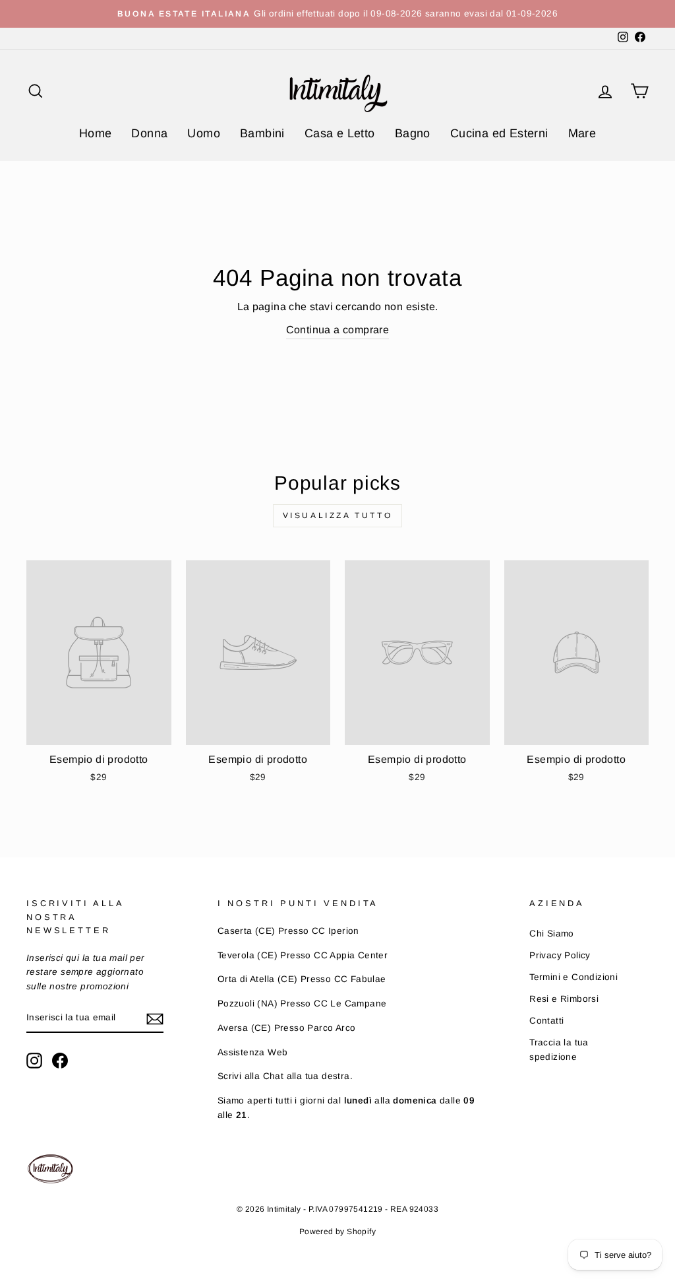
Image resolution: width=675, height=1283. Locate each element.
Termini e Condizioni (573, 977)
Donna (149, 133)
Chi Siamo (551, 933)
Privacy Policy (560, 955)
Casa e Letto (340, 133)
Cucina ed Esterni (499, 133)
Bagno (412, 133)
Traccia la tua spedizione (559, 1049)
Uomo (203, 133)
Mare (582, 133)
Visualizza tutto (338, 515)
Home (95, 133)
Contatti (546, 1021)
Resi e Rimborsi (564, 999)
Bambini (262, 133)
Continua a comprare (338, 329)
